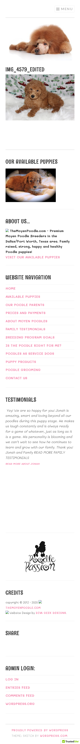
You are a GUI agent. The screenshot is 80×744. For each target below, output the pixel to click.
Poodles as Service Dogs (30, 353)
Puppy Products (21, 361)
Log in (12, 679)
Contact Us (16, 378)
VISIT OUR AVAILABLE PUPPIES (33, 257)
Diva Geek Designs (51, 613)
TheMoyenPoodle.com (23, 607)
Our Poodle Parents (25, 305)
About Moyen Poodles (26, 321)
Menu (67, 9)
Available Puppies (23, 296)
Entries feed (18, 687)
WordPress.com (53, 735)
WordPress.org (20, 703)
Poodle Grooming (23, 369)
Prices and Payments (26, 313)
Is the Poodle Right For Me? (33, 345)
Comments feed (20, 695)
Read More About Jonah (23, 463)
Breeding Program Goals (30, 337)
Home (11, 288)
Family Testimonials (25, 329)
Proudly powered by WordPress (40, 730)
